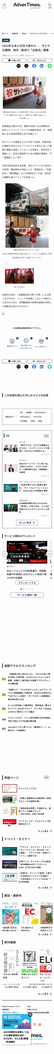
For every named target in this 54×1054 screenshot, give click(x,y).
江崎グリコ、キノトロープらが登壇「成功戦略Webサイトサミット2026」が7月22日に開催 (35, 864)
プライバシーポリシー (10, 1012)
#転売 (40, 421)
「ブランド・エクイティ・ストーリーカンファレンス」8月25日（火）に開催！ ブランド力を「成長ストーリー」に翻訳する (35, 851)
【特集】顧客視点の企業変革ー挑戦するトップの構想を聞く (35, 799)
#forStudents (40, 412)
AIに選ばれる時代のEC (27, 929)
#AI (21, 412)
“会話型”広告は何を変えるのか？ (10, 929)
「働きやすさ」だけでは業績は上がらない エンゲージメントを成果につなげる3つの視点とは (34, 448)
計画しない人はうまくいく (29, 976)
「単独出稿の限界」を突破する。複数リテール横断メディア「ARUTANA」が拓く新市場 (35, 811)
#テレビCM (37, 417)
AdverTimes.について (11, 1006)
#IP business (25, 417)
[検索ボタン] (49, 6)
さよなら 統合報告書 (10, 976)
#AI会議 (28, 412)
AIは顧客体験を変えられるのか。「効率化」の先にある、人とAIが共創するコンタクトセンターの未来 (34, 507)
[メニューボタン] (4, 6)
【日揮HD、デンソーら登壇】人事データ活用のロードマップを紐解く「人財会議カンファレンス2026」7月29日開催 (35, 877)
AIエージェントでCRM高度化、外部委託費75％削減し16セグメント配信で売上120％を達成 (27, 574)
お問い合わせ (32, 1009)
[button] (18, 66)
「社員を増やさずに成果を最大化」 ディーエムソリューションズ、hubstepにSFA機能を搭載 (33, 487)
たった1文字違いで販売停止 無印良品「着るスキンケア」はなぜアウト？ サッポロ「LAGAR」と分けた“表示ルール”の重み (30, 708)
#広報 (32, 421)
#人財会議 (23, 421)
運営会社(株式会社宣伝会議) (38, 1012)
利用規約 (5, 1009)
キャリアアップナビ (28, 788)
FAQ (29, 1006)
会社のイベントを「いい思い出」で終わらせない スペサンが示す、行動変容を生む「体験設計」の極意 (34, 468)
